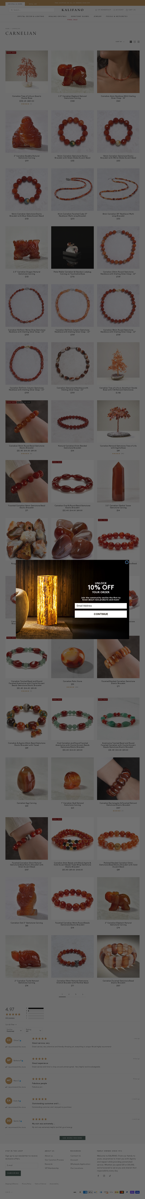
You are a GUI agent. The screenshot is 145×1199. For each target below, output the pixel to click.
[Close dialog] (126, 562)
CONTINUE (101, 614)
